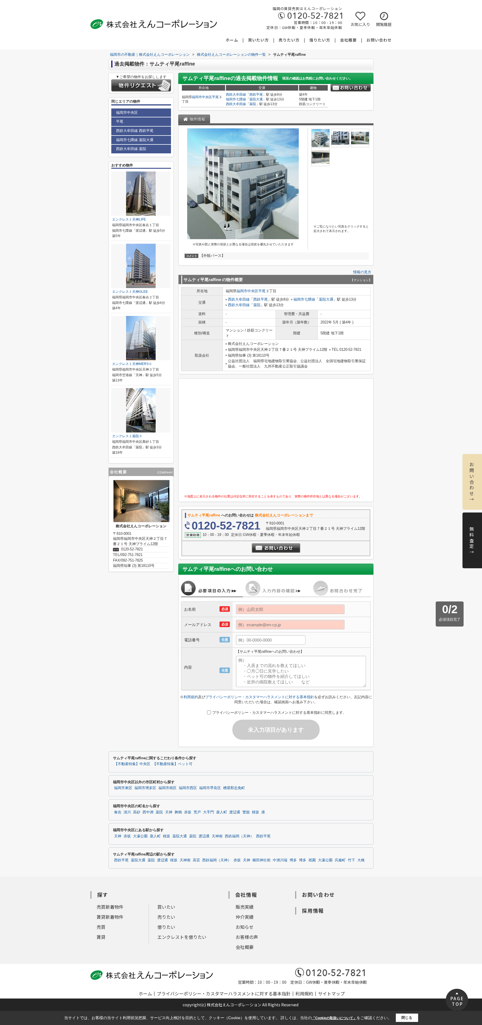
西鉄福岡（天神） (239, 836)
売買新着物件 (110, 906)
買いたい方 (258, 40)
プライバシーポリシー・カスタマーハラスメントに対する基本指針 (259, 697)
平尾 (215, 97)
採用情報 (313, 910)
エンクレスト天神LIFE (129, 219)
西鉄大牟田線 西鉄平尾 (134, 131)
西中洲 (148, 812)
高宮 (196, 860)
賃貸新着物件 (110, 916)
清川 (127, 812)
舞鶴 (178, 812)
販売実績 (245, 906)
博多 (293, 860)
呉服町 (340, 860)
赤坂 (187, 812)
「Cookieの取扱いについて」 (334, 1018)
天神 (168, 812)
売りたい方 (289, 40)
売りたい (166, 916)
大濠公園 (140, 836)
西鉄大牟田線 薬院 (131, 149)
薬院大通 (256, 99)
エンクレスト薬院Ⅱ (127, 436)
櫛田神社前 (261, 860)
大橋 (361, 860)
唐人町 (221, 812)
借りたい (166, 927)
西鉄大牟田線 (236, 94)
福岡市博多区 (145, 788)
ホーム (232, 40)
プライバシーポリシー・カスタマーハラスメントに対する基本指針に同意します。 (279, 712)
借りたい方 (319, 40)
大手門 (208, 812)
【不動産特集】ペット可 (172, 764)
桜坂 (255, 812)
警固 (246, 812)
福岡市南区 (167, 788)
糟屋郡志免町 (234, 788)
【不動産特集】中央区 (132, 764)
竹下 (351, 860)
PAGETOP (457, 1001)
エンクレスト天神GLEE (130, 292)
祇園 (312, 860)
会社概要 (348, 40)
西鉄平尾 (256, 94)
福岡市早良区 (210, 788)
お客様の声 (247, 937)
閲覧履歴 (384, 24)
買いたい (166, 906)
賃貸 (101, 937)
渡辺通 (234, 812)
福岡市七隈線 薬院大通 (134, 140)
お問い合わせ (379, 40)
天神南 (217, 836)
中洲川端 (280, 860)
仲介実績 (245, 916)
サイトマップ (331, 993)
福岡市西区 (188, 788)
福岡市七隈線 (236, 99)
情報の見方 (362, 272)
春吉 (117, 812)
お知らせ (245, 927)
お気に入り (360, 24)
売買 (101, 927)
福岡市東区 (123, 788)
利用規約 (191, 697)
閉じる (406, 1018)
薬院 (252, 104)
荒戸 (197, 812)
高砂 (136, 812)
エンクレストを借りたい (181, 937)
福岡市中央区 (202, 97)
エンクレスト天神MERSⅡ (132, 364)
